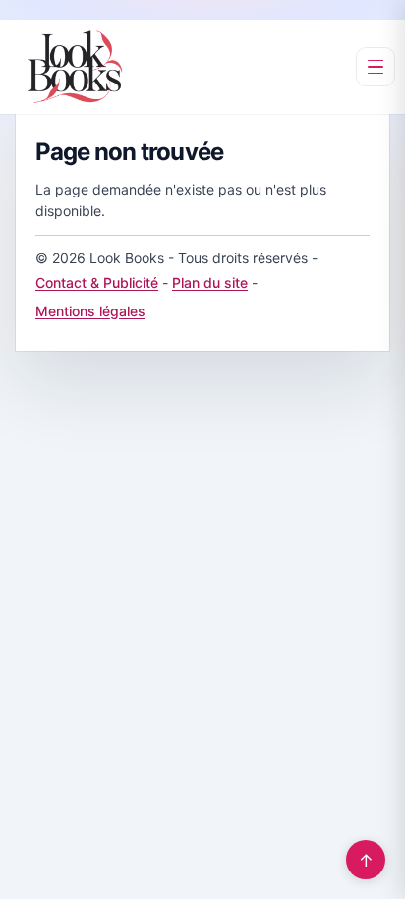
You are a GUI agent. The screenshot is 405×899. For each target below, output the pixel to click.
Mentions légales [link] (90, 311)
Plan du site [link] (210, 282)
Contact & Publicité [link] (96, 282)
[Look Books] (75, 67)
